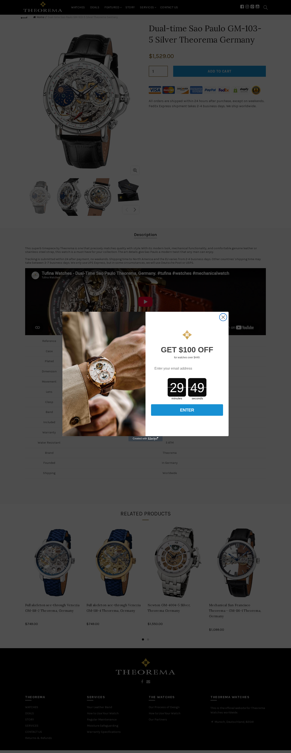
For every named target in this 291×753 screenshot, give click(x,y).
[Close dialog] (223, 317)
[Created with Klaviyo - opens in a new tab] (145, 438)
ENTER (187, 410)
